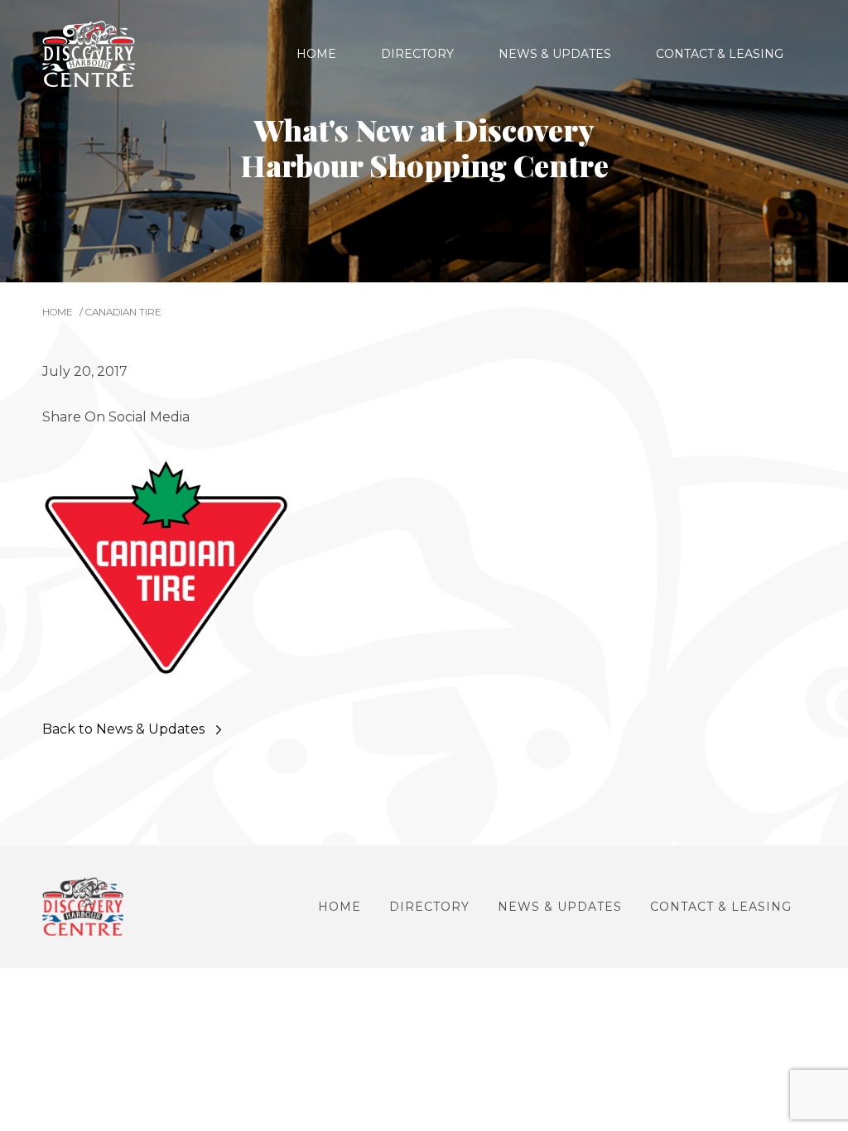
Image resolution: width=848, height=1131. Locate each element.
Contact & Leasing (719, 53)
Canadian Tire (123, 312)
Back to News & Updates (123, 729)
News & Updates (555, 53)
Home (316, 53)
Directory (417, 53)
